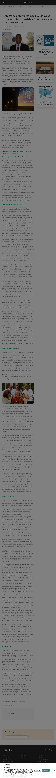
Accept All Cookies (45, 770)
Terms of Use (24, 774)
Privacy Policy (30, 774)
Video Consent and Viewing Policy (11, 775)
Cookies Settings (37, 770)
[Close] (54, 770)
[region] (28, 770)
